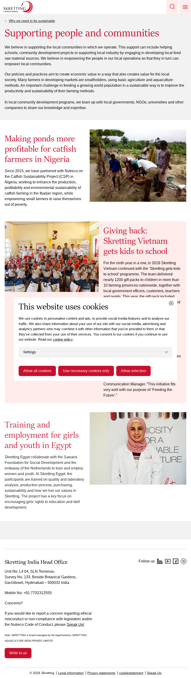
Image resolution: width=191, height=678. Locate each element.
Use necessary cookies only (86, 371)
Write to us (18, 653)
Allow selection (133, 371)
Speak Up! (75, 625)
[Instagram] (183, 561)
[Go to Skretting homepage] (18, 7)
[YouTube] (168, 561)
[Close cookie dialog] (171, 303)
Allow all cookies (37, 371)
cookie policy (63, 339)
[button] (172, 7)
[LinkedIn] (160, 561)
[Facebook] (175, 561)
